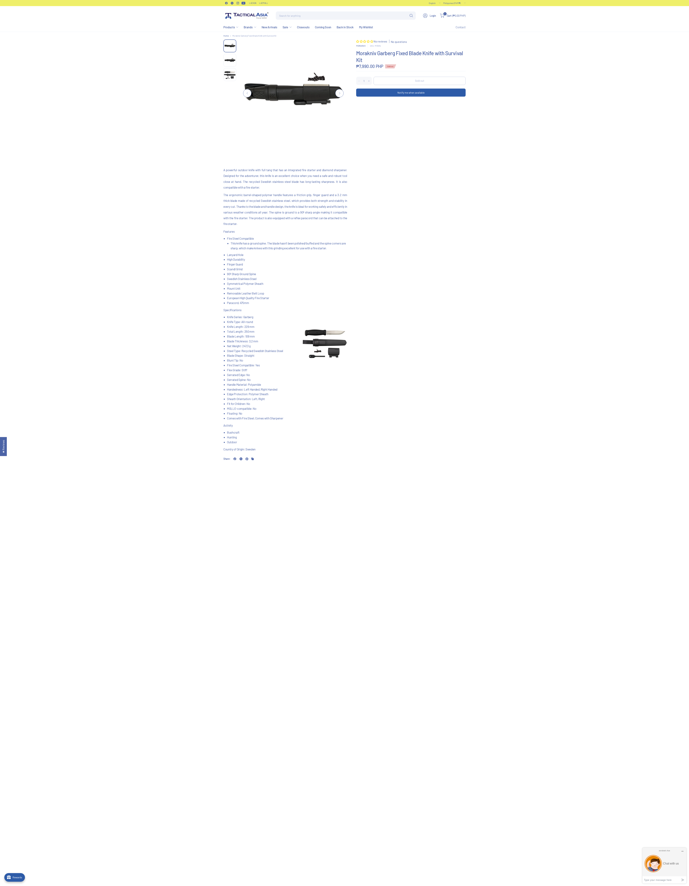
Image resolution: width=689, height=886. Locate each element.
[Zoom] (340, 46)
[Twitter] (232, 3)
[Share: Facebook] (235, 459)
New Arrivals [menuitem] (269, 27)
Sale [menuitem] (285, 27)
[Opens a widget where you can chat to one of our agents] (664, 865)
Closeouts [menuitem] (303, 27)
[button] (365, 41)
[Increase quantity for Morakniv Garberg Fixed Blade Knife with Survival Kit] (369, 81)
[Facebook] (226, 3)
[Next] (339, 93)
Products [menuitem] (229, 27)
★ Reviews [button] (3, 446)
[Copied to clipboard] (252, 459)
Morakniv (360, 45)
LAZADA (252, 3)
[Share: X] (241, 459)
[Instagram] (238, 3)
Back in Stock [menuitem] (345, 27)
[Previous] (247, 93)
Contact (461, 27)
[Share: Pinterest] (247, 459)
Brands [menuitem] (248, 27)
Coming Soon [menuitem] (323, 27)
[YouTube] (243, 3)
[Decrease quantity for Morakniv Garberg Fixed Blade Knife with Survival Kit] (359, 81)
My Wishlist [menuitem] (366, 27)
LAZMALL (263, 3)
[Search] (411, 15)
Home (226, 36)
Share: (226, 459)
